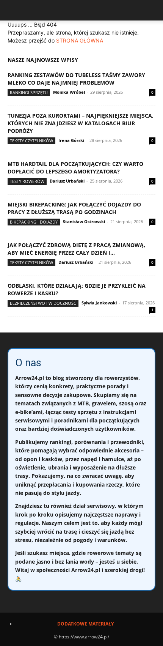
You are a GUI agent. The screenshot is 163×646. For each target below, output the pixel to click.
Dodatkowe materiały (85, 624)
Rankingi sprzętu (29, 92)
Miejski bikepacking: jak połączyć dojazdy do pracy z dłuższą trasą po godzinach (74, 208)
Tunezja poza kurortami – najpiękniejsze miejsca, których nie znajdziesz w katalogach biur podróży (81, 123)
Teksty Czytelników (31, 140)
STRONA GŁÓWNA (79, 40)
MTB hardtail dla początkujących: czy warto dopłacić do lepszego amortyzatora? (75, 167)
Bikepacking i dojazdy (34, 222)
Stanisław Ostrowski (84, 221)
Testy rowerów (27, 181)
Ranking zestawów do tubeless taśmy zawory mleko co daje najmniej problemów (76, 78)
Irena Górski (71, 140)
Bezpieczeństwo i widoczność (43, 303)
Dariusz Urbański (67, 181)
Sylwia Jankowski (99, 303)
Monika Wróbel (69, 92)
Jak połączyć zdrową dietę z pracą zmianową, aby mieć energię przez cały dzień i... (76, 248)
